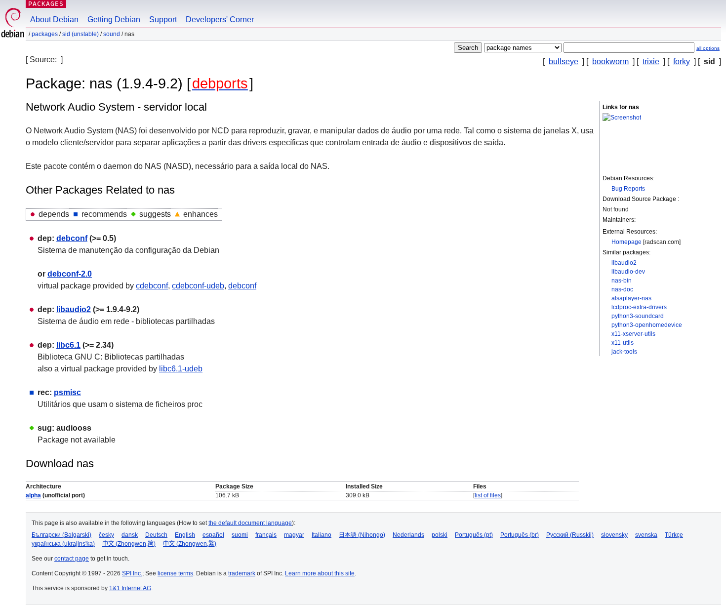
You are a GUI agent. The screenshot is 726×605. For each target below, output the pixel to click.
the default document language (250, 523)
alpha (33, 495)
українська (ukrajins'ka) (63, 543)
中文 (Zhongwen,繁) (189, 543)
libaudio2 (624, 262)
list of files (488, 495)
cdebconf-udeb (198, 286)
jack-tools (624, 351)
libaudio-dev (628, 271)
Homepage (626, 242)
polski (439, 534)
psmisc (67, 392)
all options (708, 48)
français (266, 534)
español (213, 534)
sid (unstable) (80, 34)
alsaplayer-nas (631, 298)
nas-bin (621, 280)
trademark (241, 573)
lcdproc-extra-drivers (639, 307)
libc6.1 (68, 345)
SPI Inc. (132, 573)
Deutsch (156, 534)
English (185, 534)
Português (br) (519, 534)
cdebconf (152, 286)
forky (681, 61)
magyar (294, 534)
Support (163, 19)
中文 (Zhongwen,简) (129, 543)
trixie (651, 61)
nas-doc (622, 289)
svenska (646, 534)
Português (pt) (474, 534)
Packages (46, 3)
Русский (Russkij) (570, 534)
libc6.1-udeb (180, 368)
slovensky (614, 534)
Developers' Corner (220, 19)
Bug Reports (628, 188)
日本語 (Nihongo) (362, 534)
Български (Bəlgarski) (61, 534)
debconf (71, 238)
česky (106, 534)
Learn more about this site (320, 573)
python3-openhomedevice (646, 325)
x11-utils (622, 342)
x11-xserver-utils (633, 333)
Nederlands (408, 534)
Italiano (321, 534)
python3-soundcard (637, 316)
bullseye (563, 61)
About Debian (54, 19)
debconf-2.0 (69, 274)
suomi (240, 534)
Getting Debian (113, 19)
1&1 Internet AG (130, 588)
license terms (175, 573)
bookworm (610, 61)
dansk (129, 534)
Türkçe (674, 534)
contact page (71, 558)
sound (111, 34)
